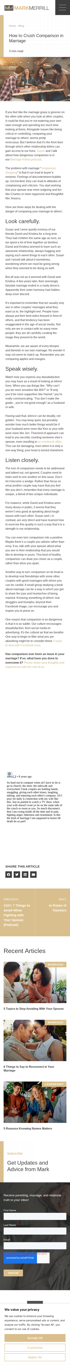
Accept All (35, 1338)
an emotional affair (49, 441)
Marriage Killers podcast (25, 159)
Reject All (35, 1357)
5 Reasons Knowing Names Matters (28, 1128)
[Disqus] (35, 722)
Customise (35, 1347)
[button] (8, 874)
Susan (41, 150)
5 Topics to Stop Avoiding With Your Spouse (34, 1008)
